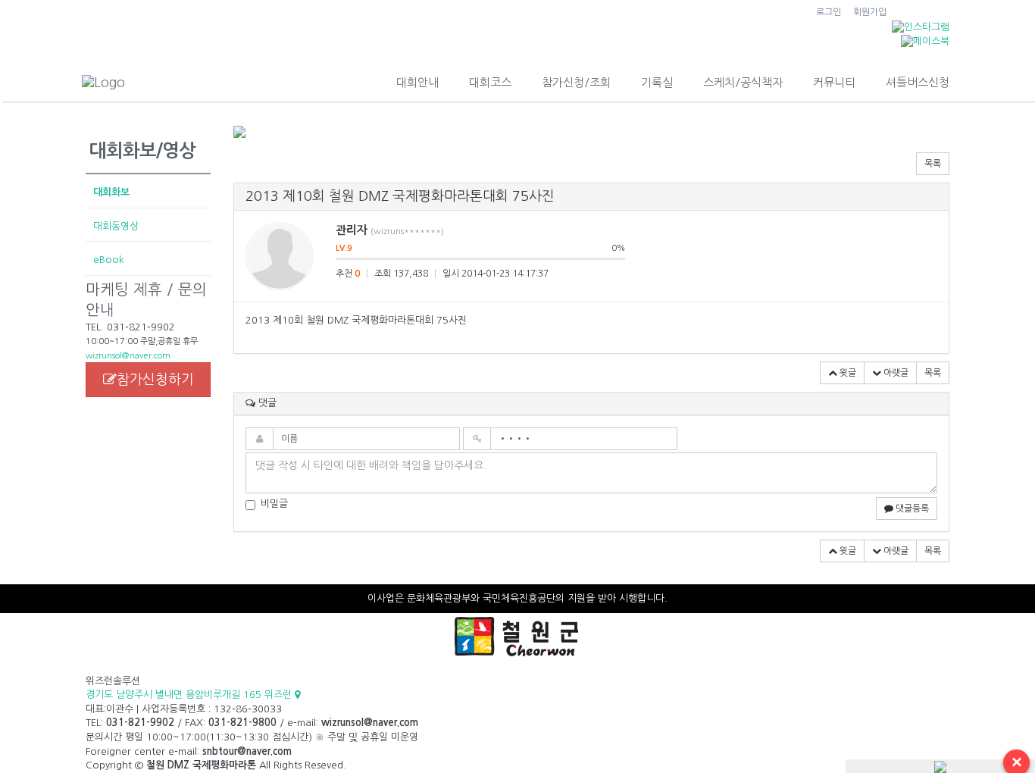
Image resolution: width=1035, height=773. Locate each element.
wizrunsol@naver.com (128, 356)
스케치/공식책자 (743, 82)
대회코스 (490, 82)
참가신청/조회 (576, 82)
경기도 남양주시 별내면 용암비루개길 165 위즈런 (190, 694)
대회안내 (417, 82)
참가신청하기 (155, 379)
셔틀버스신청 (917, 82)
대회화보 (111, 192)
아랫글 (894, 372)
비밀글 (274, 504)
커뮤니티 (834, 82)
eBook (108, 259)
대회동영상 (116, 226)
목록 (932, 163)
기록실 (657, 82)
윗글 (846, 372)
